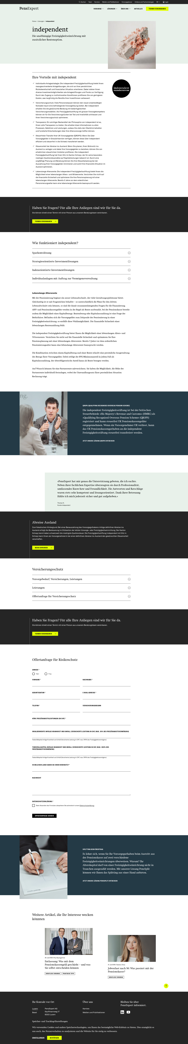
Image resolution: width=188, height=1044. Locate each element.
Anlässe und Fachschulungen (144, 2)
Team (90, 2)
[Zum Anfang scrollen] (166, 986)
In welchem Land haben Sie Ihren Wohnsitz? (51, 765)
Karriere (97, 2)
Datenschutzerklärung (87, 805)
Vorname (36, 680)
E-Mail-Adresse (89, 693)
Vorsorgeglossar (127, 2)
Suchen (83, 2)
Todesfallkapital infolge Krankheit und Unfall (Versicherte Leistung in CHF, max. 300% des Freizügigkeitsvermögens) (70, 748)
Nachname (87, 680)
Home (34, 21)
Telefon (36, 706)
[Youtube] (128, 1012)
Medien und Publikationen (110, 2)
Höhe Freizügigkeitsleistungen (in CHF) (49, 718)
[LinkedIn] (122, 1012)
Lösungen (41, 21)
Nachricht (36, 778)
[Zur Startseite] (29, 8)
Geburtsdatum (38, 693)
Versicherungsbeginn (92, 706)
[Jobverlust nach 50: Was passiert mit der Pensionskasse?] (132, 949)
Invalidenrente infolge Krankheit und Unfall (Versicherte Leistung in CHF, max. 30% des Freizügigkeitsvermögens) (80, 731)
